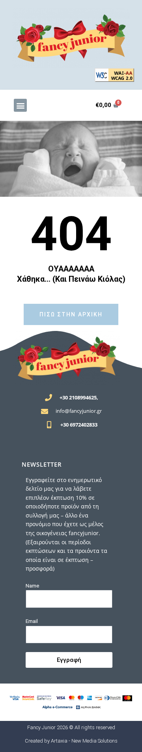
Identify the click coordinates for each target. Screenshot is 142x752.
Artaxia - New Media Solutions (84, 741)
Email (32, 621)
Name (32, 585)
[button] (20, 105)
